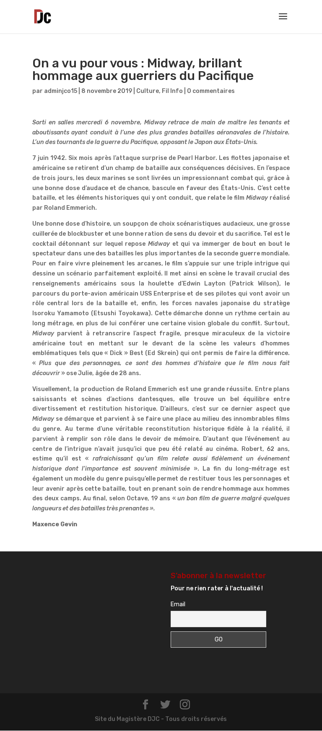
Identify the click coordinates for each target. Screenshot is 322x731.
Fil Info (172, 91)
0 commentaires (211, 91)
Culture (147, 91)
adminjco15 (60, 91)
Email (178, 604)
